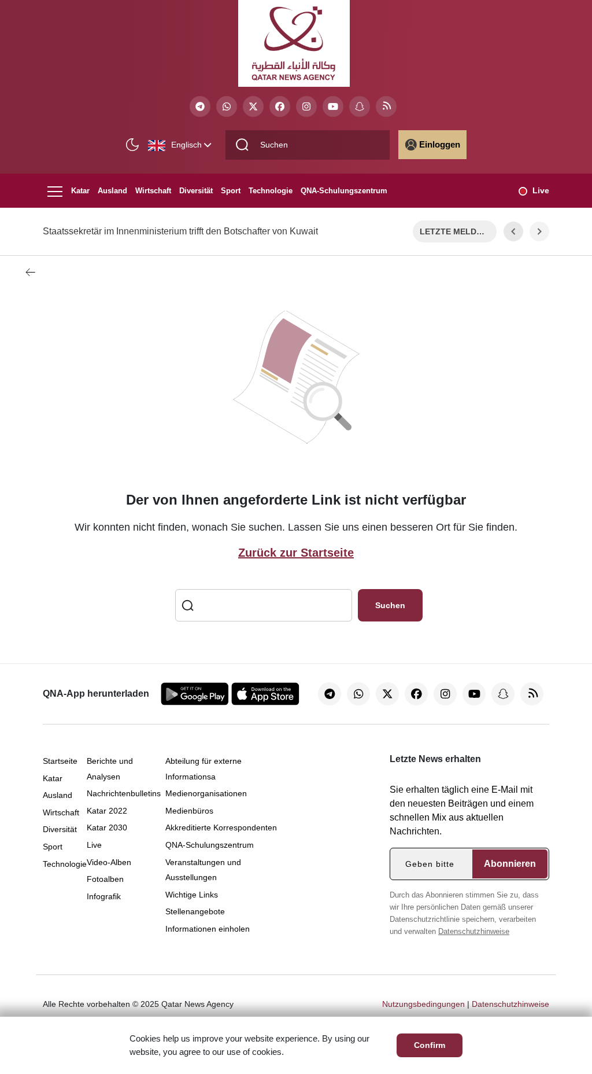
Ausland (112, 190)
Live (540, 190)
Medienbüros (189, 810)
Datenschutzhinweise (473, 931)
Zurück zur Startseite (296, 552)
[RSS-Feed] (386, 106)
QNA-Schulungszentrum (344, 190)
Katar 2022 (107, 810)
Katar (80, 190)
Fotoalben (105, 879)
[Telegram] (200, 106)
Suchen (390, 605)
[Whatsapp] (226, 106)
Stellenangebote (195, 911)
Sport (230, 190)
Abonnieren (510, 864)
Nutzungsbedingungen (423, 1004)
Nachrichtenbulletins (124, 793)
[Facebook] (279, 106)
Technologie (271, 190)
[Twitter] (253, 106)
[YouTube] (333, 106)
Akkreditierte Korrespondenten (221, 827)
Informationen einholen (207, 928)
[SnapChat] (359, 106)
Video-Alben (109, 862)
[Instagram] (306, 106)
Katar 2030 (107, 827)
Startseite (60, 761)
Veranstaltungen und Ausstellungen (203, 870)
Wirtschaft (153, 190)
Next (539, 231)
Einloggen (439, 144)
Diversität (196, 190)
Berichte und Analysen (110, 768)
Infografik (104, 896)
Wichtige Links (191, 894)
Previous (513, 231)
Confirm (429, 1045)
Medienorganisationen (206, 793)
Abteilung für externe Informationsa (203, 768)
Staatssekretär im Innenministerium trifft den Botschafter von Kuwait (180, 231)
